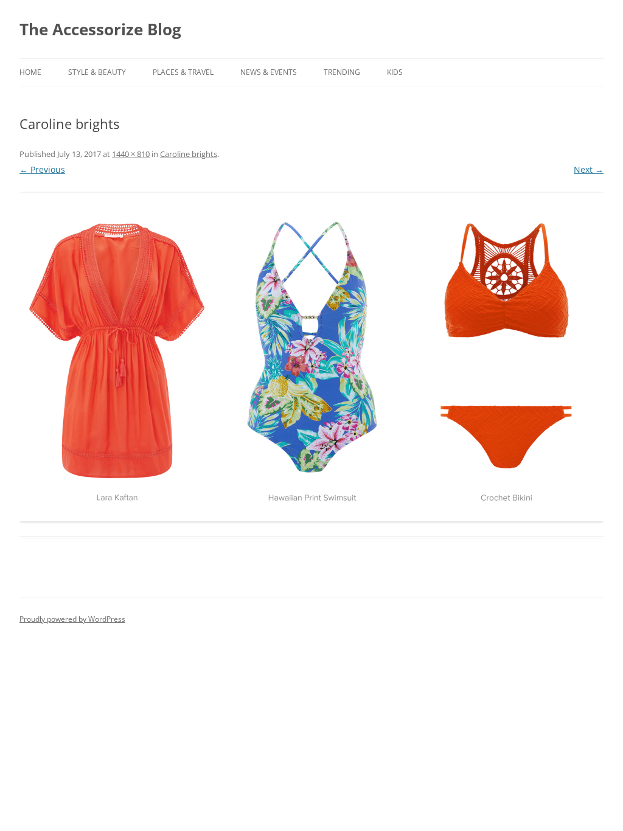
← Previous (42, 169)
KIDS (395, 72)
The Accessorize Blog (100, 29)
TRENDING (342, 72)
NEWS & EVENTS (268, 72)
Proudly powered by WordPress (72, 619)
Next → (589, 169)
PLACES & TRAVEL (183, 72)
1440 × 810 (131, 153)
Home (30, 72)
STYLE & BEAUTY (97, 72)
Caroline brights (188, 153)
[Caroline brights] (311, 357)
